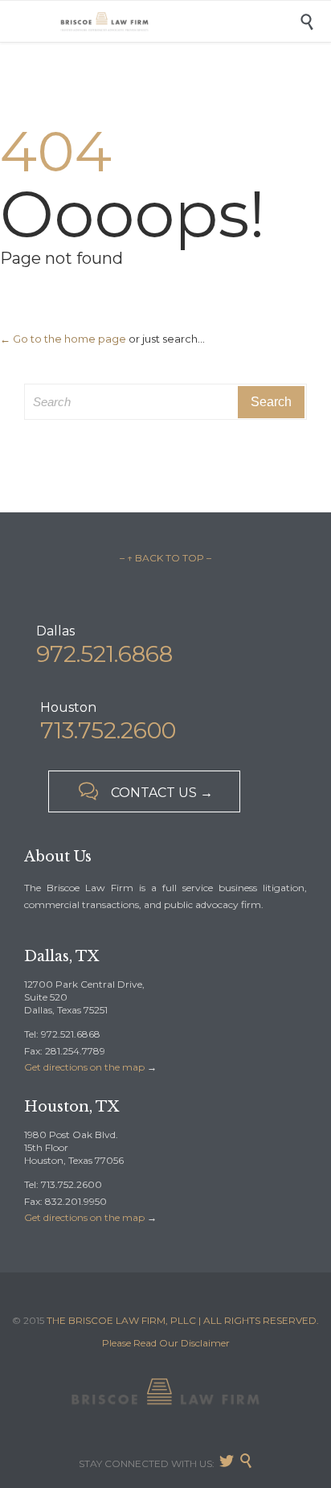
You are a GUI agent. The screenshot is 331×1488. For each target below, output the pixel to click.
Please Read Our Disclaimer (166, 1343)
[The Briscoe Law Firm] (177, 21)
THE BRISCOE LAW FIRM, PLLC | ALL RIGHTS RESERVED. (183, 1320)
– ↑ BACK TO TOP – (165, 558)
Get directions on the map (84, 1067)
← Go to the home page (63, 338)
